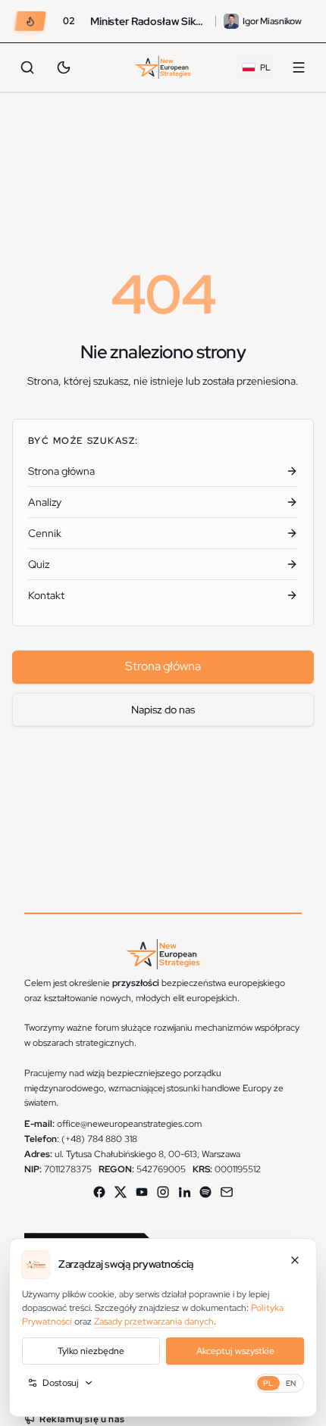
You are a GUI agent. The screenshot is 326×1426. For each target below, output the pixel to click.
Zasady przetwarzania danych (154, 1321)
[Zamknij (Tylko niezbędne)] (295, 1260)
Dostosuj (60, 1383)
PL (268, 1383)
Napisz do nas (163, 709)
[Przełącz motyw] (64, 67)
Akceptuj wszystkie (235, 1351)
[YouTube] (142, 1192)
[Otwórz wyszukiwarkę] (27, 67)
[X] (120, 1192)
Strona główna (163, 666)
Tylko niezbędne (91, 1351)
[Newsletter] (227, 1192)
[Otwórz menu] (299, 67)
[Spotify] (205, 1192)
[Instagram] (163, 1192)
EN (291, 1383)
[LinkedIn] (184, 1192)
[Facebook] (99, 1192)
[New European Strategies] (163, 67)
